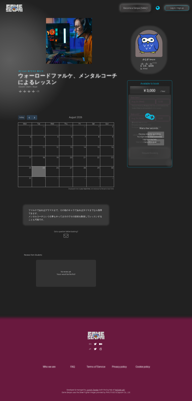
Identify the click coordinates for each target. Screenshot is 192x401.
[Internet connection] (141, 69)
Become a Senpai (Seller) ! (135, 8)
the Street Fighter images (86, 392)
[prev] (29, 117)
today (21, 117)
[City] (141, 66)
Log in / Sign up (177, 8)
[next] (34, 117)
